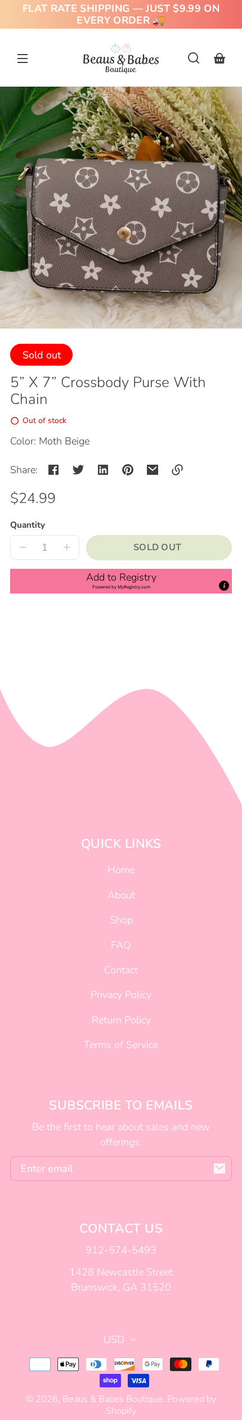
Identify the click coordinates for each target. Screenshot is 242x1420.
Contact (121, 970)
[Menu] (22, 58)
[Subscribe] (219, 1168)
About (121, 895)
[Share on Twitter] (78, 469)
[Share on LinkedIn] (103, 469)
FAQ (121, 945)
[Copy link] (177, 469)
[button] (193, 58)
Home (121, 870)
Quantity (27, 525)
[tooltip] (224, 586)
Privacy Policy (121, 994)
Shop (121, 920)
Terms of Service (121, 1044)
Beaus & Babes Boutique (112, 1399)
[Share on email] (152, 469)
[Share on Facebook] (53, 469)
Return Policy (121, 1020)
